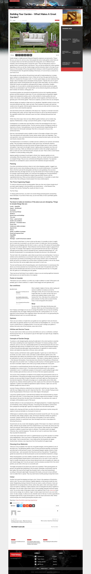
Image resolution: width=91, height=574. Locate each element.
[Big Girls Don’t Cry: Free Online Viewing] (66, 35)
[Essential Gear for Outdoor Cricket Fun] (77, 58)
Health (23, 7)
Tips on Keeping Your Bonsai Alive (22, 302)
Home (11, 7)
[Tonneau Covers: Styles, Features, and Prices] (66, 47)
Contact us (62, 557)
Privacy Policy (74, 556)
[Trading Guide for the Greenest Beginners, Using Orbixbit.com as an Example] (77, 47)
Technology (36, 7)
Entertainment (50, 7)
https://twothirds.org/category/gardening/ (26, 500)
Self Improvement (60, 7)
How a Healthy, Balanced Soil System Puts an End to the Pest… (22, 298)
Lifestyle (29, 7)
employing (52, 490)
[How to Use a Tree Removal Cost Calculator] (12, 293)
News (43, 7)
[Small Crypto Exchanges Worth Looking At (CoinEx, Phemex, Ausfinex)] (77, 35)
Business (17, 7)
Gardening (57, 20)
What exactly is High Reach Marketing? (49, 520)
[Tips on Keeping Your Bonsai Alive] (12, 304)
